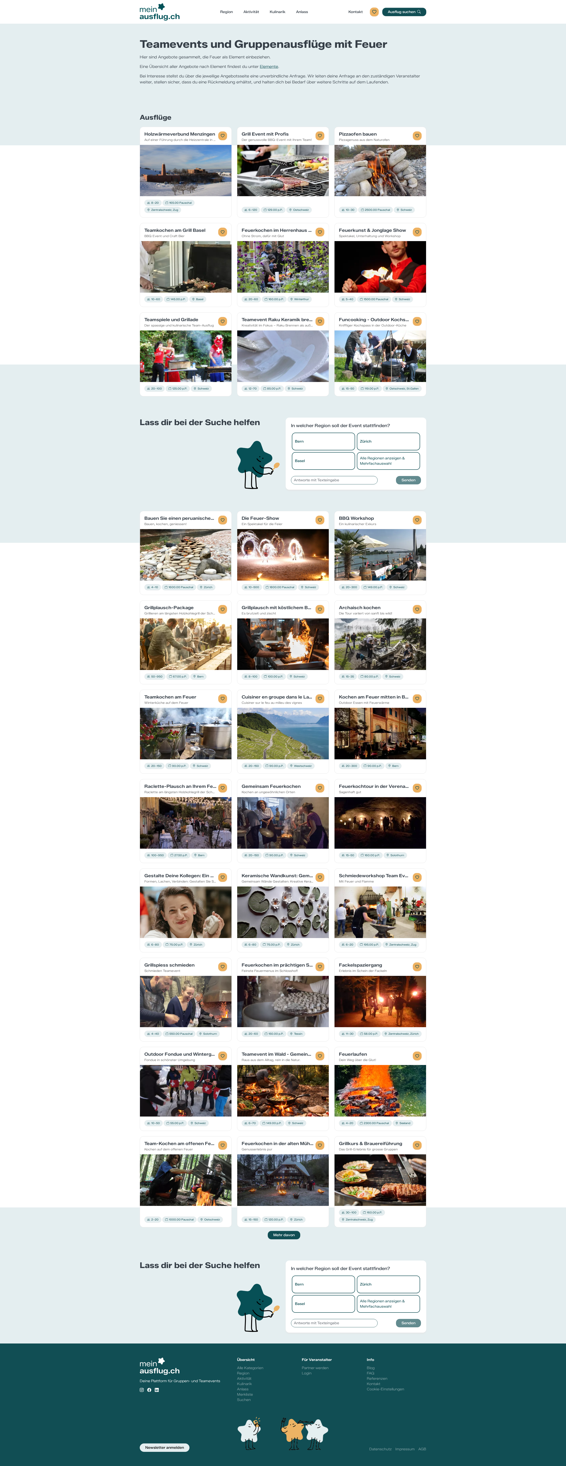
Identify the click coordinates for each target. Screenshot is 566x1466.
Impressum (405, 1449)
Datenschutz (380, 1449)
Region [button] (226, 12)
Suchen (244, 1400)
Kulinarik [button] (277, 12)
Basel (300, 461)
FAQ (370, 1373)
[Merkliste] (374, 12)
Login (307, 1373)
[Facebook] (149, 1390)
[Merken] (222, 135)
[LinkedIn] (157, 1390)
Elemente (269, 66)
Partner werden (315, 1368)
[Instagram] (142, 1390)
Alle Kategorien (250, 1368)
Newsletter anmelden (164, 1447)
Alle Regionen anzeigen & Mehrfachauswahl (382, 461)
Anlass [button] (302, 12)
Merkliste (245, 1394)
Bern (299, 441)
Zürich (365, 441)
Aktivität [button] (251, 12)
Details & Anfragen (186, 170)
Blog (371, 1368)
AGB (422, 1449)
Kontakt (355, 12)
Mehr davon (284, 1235)
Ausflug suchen (402, 12)
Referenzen (377, 1378)
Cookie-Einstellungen (385, 1389)
